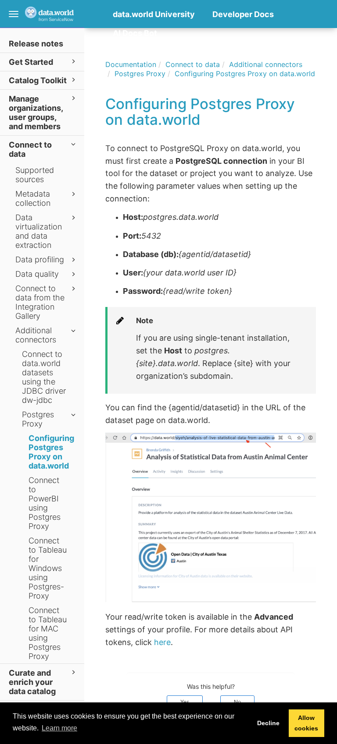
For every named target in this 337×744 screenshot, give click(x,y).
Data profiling (39, 259)
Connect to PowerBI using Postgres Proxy (45, 503)
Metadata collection (32, 198)
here (162, 642)
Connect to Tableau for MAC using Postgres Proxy (48, 633)
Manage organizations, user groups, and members (36, 112)
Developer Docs (243, 14)
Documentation (130, 64)
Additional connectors (35, 335)
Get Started (31, 62)
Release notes (36, 43)
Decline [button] (268, 722)
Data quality (37, 274)
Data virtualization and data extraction (38, 231)
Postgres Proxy (38, 419)
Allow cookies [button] (306, 723)
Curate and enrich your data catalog (32, 682)
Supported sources (34, 175)
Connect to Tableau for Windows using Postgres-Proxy (48, 568)
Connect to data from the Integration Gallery (40, 302)
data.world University (154, 14)
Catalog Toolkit (38, 80)
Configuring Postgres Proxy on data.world (51, 452)
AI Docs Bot (135, 33)
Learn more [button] (59, 728)
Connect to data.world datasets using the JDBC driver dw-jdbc (44, 377)
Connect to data (30, 149)
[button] (115, 46)
